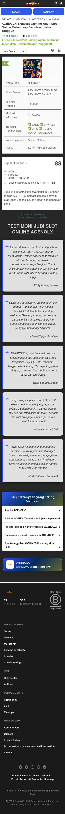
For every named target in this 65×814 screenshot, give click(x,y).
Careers (8, 733)
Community (10, 699)
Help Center (10, 678)
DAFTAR (48, 11)
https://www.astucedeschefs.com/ (33, 566)
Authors (8, 684)
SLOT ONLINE (38, 18)
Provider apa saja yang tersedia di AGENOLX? (31, 526)
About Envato (12, 727)
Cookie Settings (13, 662)
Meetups (9, 712)
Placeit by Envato (42, 775)
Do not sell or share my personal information (29, 746)
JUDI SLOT (7, 18)
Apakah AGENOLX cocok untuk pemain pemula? (32, 518)
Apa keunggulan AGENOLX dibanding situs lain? (29, 545)
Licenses (9, 637)
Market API (10, 643)
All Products (35, 779)
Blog (6, 705)
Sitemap (8, 752)
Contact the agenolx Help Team (32, 217)
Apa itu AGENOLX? (16, 510)
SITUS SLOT (22, 18)
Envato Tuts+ (18, 779)
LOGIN (16, 11)
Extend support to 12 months (31, 182)
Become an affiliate (15, 650)
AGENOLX (12, 36)
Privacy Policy (12, 740)
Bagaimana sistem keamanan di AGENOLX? (29, 535)
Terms (7, 631)
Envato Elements (21, 775)
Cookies (8, 656)
